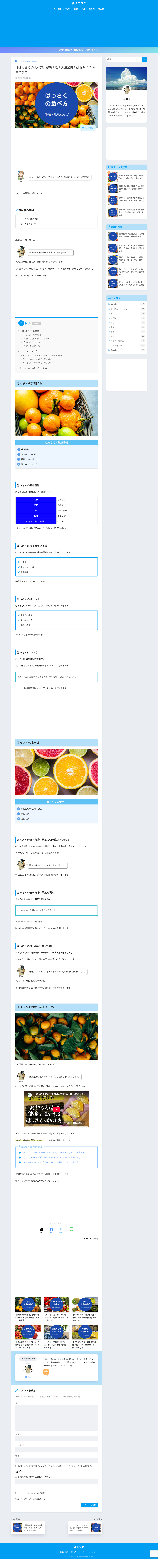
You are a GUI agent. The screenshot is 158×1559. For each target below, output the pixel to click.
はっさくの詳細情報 (29, 331)
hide (36, 323)
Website (46, 1376)
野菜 (76, 9)
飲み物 (101, 9)
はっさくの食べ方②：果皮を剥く (38, 359)
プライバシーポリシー (90, 1552)
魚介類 (127, 318)
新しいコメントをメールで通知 (31, 1493)
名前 (18, 1434)
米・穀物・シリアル (62, 9)
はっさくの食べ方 (28, 351)
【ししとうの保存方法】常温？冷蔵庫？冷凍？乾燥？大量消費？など (52, 1157)
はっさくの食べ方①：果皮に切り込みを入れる (43, 355)
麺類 (127, 323)
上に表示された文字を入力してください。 (34, 1477)
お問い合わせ (75, 1552)
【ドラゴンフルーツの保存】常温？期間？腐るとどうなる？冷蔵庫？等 (53, 1152)
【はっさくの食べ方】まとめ (33, 368)
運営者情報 (63, 1552)
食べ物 (127, 304)
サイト (18, 1456)
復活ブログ (79, 3)
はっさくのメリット (32, 342)
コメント (20, 1403)
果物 (83, 9)
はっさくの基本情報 (32, 335)
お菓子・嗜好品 (127, 341)
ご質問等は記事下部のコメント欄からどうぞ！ (79, 50)
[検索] (144, 59)
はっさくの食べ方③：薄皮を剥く (38, 363)
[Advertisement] (79, 29)
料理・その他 (127, 345)
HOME (80, 1547)
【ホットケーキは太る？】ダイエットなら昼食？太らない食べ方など (52, 1162)
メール (19, 1445)
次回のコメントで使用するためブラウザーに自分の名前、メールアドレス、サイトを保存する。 (55, 1466)
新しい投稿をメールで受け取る (31, 1499)
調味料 (92, 9)
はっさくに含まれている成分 (36, 339)
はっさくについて (31, 346)
